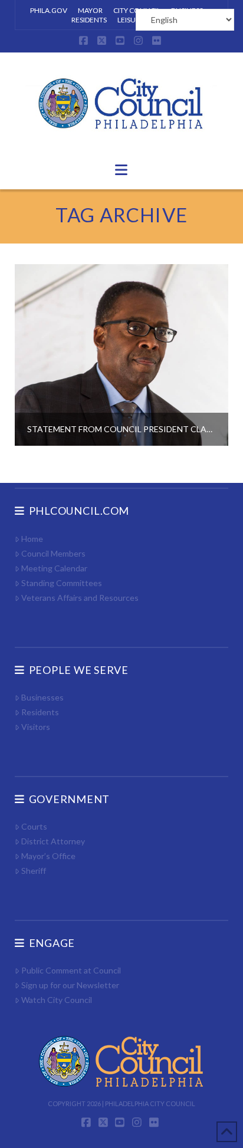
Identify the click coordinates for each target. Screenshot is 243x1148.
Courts (34, 826)
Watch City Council (56, 1000)
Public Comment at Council (71, 970)
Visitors (35, 727)
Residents (40, 712)
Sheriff (33, 871)
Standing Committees (61, 583)
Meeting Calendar (54, 568)
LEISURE (130, 19)
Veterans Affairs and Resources (80, 598)
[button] (121, 170)
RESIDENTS (89, 19)
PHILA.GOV (48, 10)
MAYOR (90, 10)
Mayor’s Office (48, 856)
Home (32, 539)
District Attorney (53, 841)
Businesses (42, 697)
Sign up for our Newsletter (70, 985)
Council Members (53, 553)
